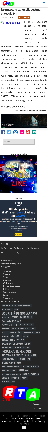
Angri (16, 309)
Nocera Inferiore (17, 351)
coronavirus (28, 325)
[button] (44, 3)
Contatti (37, 408)
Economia (7, 280)
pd (28, 359)
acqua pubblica (9, 305)
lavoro (25, 336)
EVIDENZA (8, 283)
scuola (35, 374)
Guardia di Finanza (32, 332)
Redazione (37, 404)
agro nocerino (24, 305)
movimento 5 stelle (11, 347)
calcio (15, 317)
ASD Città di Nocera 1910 (19, 313)
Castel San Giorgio (11, 320)
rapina (26, 366)
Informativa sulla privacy (11, 263)
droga (6, 328)
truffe (24, 378)
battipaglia (6, 317)
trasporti (15, 377)
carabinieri (26, 317)
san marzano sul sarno (11, 374)
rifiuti (35, 366)
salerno (23, 370)
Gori (20, 332)
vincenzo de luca (8, 382)
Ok (24, 428)
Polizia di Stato (11, 362)
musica (26, 347)
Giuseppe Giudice (9, 332)
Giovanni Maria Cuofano (26, 328)
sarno (26, 374)
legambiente (8, 339)
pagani (22, 359)
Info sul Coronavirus (11, 286)
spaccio (5, 378)
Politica (6, 289)
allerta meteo (7, 309)
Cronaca (6, 274)
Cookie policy (6, 260)
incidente (5, 336)
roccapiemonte (9, 370)
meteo (28, 343)
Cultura (6, 277)
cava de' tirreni (12, 324)
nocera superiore (12, 355)
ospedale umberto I (9, 359)
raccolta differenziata (11, 366)
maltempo (20, 340)
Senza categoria (9, 292)
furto (13, 328)
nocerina (31, 355)
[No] (44, 422)
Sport (5, 295)
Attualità (24, 17)
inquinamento (16, 336)
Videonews (8, 298)
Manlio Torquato (12, 343)
